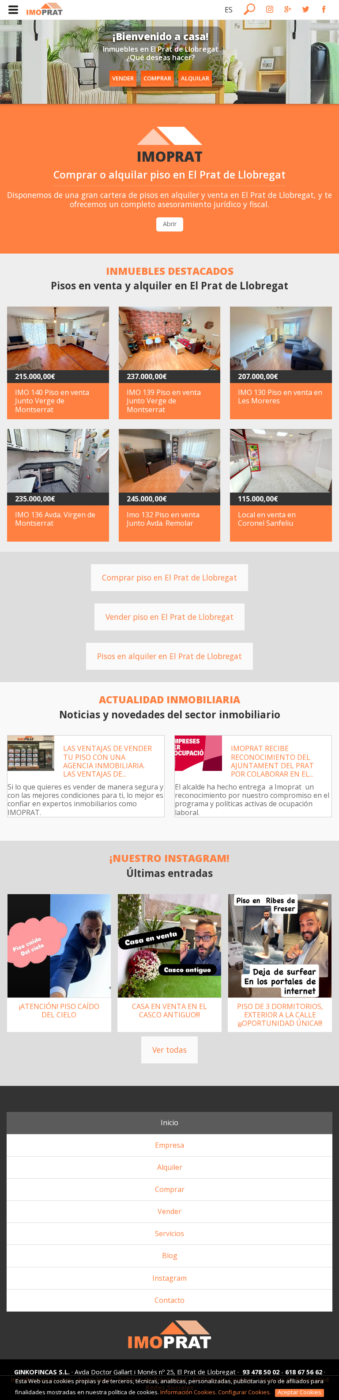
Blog (169, 1255)
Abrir (170, 224)
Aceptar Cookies (299, 1392)
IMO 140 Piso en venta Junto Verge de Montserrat (52, 400)
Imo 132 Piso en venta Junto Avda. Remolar (163, 519)
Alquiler (169, 1167)
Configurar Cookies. (245, 1392)
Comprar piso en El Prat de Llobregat (169, 577)
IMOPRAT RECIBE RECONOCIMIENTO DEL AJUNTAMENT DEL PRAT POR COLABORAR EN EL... (272, 761)
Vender (169, 1211)
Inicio (169, 1122)
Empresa (169, 1145)
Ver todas (169, 1049)
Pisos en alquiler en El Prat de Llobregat (169, 656)
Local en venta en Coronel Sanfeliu (267, 519)
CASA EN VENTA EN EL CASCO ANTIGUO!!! (169, 1011)
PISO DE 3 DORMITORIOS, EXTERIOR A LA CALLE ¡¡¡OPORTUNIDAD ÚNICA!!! (280, 1015)
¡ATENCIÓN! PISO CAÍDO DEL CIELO (59, 1011)
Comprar (170, 1189)
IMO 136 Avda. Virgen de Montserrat (55, 519)
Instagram (169, 1278)
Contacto (169, 1300)
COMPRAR (157, 78)
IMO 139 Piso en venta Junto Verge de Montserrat (164, 400)
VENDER (123, 78)
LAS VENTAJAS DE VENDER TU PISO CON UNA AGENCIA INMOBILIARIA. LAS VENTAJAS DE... (107, 761)
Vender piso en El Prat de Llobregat (169, 616)
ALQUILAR (195, 78)
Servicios (169, 1233)
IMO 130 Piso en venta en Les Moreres (280, 396)
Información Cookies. (188, 1392)
